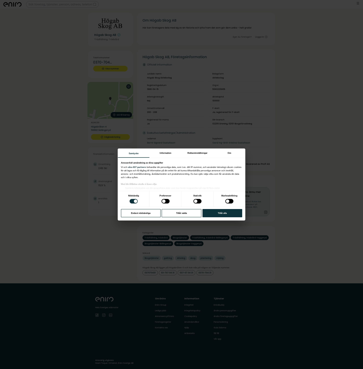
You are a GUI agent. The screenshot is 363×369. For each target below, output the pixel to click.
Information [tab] (165, 153)
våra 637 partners (137, 167)
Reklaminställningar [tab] (197, 153)
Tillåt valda (181, 213)
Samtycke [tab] (134, 153)
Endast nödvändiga (140, 213)
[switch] (166, 201)
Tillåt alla (222, 213)
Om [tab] (229, 153)
